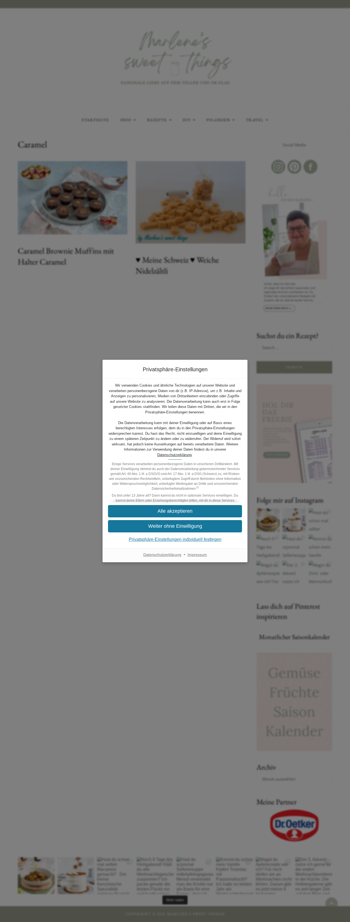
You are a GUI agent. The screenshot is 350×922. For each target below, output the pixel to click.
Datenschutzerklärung (174, 455)
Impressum (197, 554)
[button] (175, 511)
